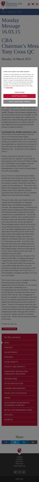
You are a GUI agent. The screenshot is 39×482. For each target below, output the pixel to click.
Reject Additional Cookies (19, 102)
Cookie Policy (9, 87)
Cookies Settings (19, 92)
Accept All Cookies (19, 96)
